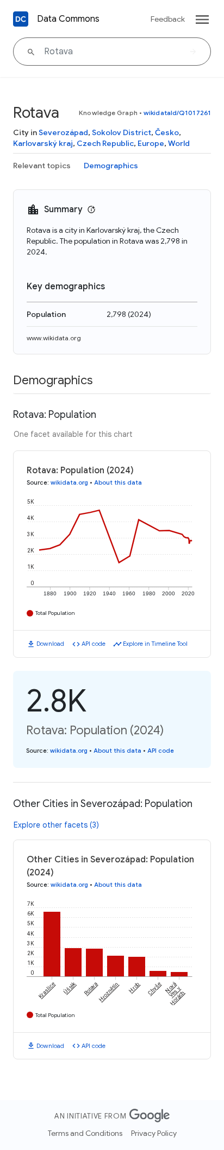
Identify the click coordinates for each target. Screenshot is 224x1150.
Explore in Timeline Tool (155, 643)
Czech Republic (105, 143)
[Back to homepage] (20, 19)
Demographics (111, 165)
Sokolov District (121, 132)
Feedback (168, 19)
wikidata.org (69, 482)
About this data (118, 482)
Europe (151, 143)
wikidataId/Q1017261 (177, 113)
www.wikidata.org (54, 338)
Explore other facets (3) (56, 825)
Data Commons (68, 19)
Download (50, 643)
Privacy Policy (154, 1133)
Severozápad (63, 132)
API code (93, 643)
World (179, 143)
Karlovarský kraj (43, 143)
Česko (167, 132)
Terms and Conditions (85, 1133)
